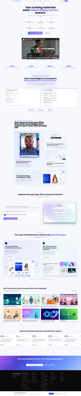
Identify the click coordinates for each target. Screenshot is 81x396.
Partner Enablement (24, 374)
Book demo (47, 33)
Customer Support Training (44, 379)
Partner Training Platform (44, 369)
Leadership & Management (25, 369)
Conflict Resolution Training (44, 373)
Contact (61, 366)
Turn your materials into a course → (48, 105)
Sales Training (33, 366)
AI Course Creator (53, 366)
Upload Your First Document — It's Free (35, 355)
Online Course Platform (54, 369)
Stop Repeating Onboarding (44, 366)
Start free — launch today (35, 33)
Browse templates (46, 247)
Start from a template (50, 355)
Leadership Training (43, 376)
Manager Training (43, 372)
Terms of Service (62, 369)
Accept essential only (58, 393)
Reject (64, 393)
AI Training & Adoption (24, 366)
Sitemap (61, 372)
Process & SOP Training (34, 372)
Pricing (51, 372)
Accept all (51, 393)
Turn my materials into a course (10, 213)
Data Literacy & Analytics (25, 377)
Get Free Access (53, 373)
